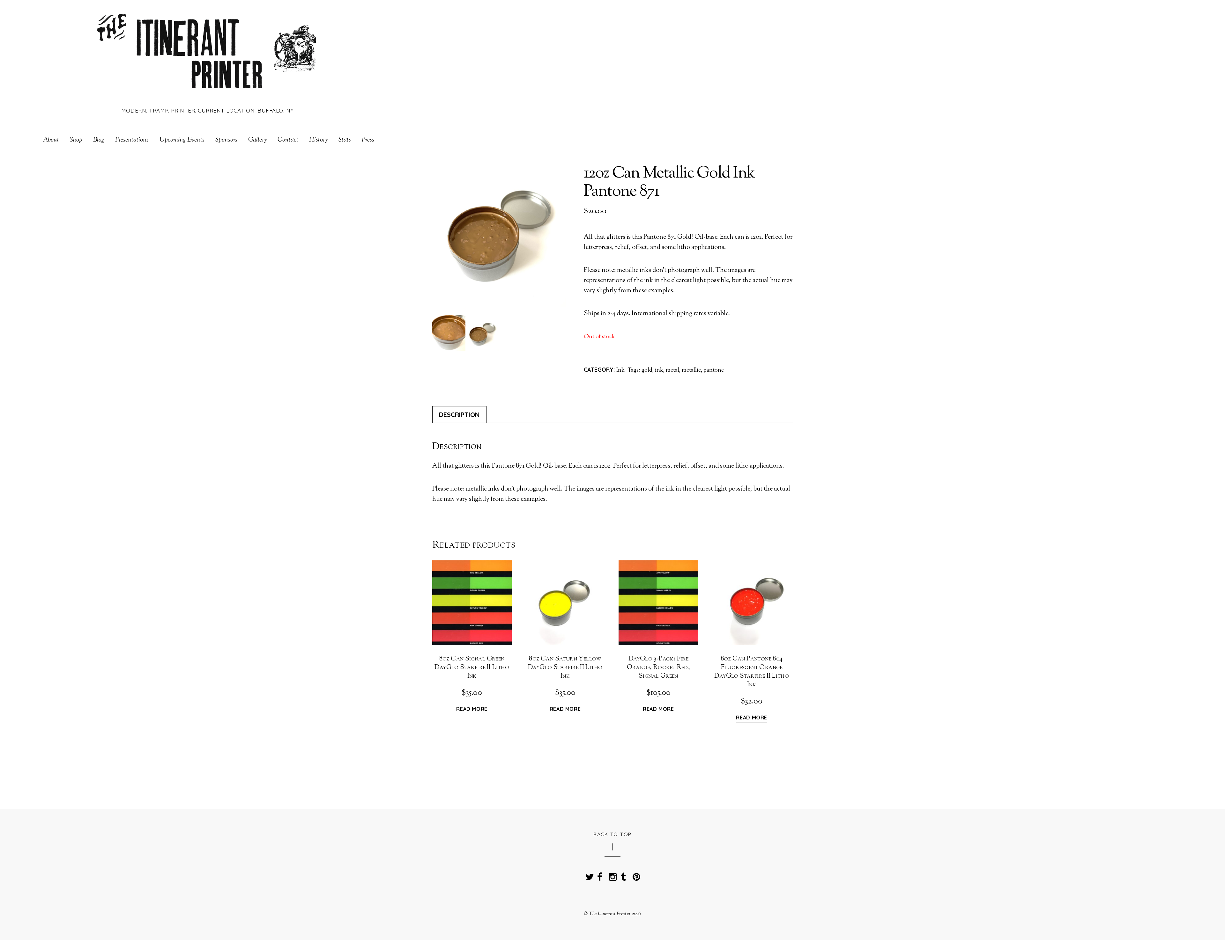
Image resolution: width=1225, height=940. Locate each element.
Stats (344, 140)
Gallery (257, 140)
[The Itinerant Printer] (207, 93)
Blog (98, 140)
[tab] (459, 414)
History (318, 140)
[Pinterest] (635, 875)
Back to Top (612, 834)
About (51, 140)
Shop (76, 140)
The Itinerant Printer (609, 913)
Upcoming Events (182, 140)
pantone (713, 370)
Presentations (132, 140)
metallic (691, 370)
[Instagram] (611, 875)
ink (659, 370)
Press (368, 140)
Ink (620, 370)
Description (459, 415)
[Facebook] (599, 875)
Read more (471, 709)
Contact (288, 140)
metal (672, 370)
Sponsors (226, 140)
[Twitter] (587, 875)
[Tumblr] (623, 875)
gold (647, 370)
